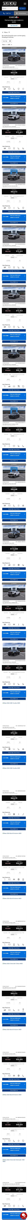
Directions (22, 13)
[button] (14, 98)
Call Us (8, 13)
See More (14, 63)
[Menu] (25, 4)
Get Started (14, 25)
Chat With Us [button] (14, 103)
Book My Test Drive (14, 92)
